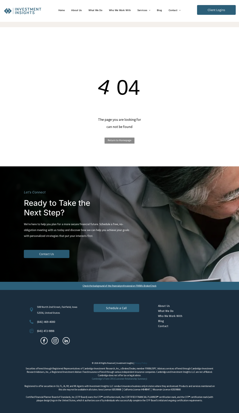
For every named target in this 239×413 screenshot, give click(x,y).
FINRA (148, 368)
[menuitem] (61, 10)
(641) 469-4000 (46, 322)
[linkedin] (66, 341)
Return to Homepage (119, 140)
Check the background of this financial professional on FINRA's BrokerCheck (119, 285)
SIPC (154, 368)
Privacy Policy (141, 363)
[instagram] (55, 341)
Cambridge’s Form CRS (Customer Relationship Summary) (119, 378)
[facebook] (44, 341)
